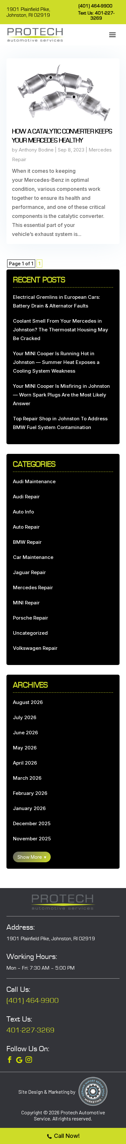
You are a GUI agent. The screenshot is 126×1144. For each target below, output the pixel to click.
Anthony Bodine (36, 150)
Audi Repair (26, 497)
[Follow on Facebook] (9, 1059)
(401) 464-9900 (95, 6)
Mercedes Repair (33, 587)
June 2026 (25, 732)
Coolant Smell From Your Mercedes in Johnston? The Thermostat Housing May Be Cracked (60, 329)
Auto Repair (26, 527)
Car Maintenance (33, 557)
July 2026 (24, 717)
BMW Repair (27, 542)
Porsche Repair (30, 618)
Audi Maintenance (34, 481)
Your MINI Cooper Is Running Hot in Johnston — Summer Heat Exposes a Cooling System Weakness (56, 362)
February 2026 (30, 793)
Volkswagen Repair (35, 648)
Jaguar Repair (29, 572)
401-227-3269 (30, 1030)
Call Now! (67, 1135)
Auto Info (23, 512)
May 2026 (25, 748)
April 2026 (25, 763)
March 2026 (27, 778)
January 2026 (29, 808)
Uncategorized (30, 633)
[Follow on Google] (19, 1060)
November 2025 (32, 839)
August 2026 (28, 702)
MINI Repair (26, 603)
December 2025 (31, 823)
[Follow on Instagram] (29, 1059)
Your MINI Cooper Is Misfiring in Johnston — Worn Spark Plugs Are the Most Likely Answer (61, 394)
